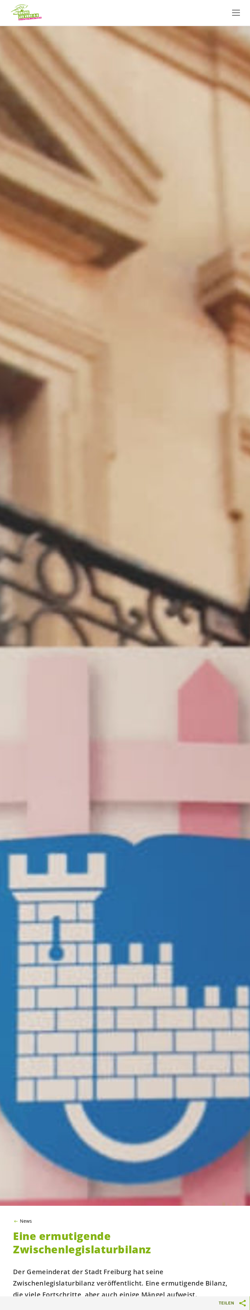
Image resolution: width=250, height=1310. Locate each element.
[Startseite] (26, 12)
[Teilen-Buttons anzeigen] (242, 1303)
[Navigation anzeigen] (236, 13)
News (26, 1221)
